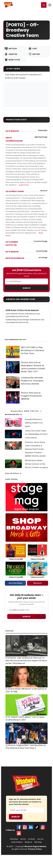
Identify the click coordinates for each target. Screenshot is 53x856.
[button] (43, 5)
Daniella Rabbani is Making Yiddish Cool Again (34, 423)
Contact (31, 839)
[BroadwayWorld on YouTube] (18, 833)
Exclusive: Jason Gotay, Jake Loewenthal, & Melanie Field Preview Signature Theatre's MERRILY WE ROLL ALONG (35, 449)
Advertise (14, 839)
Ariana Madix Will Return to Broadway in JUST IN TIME (26, 690)
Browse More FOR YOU (25, 411)
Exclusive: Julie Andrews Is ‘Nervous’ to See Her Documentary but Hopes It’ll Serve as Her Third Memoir (26, 660)
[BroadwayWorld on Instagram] (24, 827)
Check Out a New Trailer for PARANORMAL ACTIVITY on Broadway (36, 434)
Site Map (38, 842)
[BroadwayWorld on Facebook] (18, 827)
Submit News (17, 842)
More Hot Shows (15, 583)
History (36, 54)
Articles (13, 48)
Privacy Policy (35, 849)
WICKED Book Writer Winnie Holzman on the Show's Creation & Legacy (36, 464)
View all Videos (12, 473)
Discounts (37, 583)
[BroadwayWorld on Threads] (42, 827)
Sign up (26, 616)
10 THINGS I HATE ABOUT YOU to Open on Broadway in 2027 (25, 718)
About (23, 839)
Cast (34, 48)
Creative (13, 54)
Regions (28, 842)
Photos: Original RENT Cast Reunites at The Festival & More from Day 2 (25, 746)
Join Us (40, 839)
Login (37, 5)
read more (24, 185)
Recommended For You (15, 340)
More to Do (14, 60)
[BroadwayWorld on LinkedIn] (30, 827)
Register (29, 5)
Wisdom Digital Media (35, 846)
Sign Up (26, 288)
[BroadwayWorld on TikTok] (36, 827)
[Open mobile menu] (49, 5)
